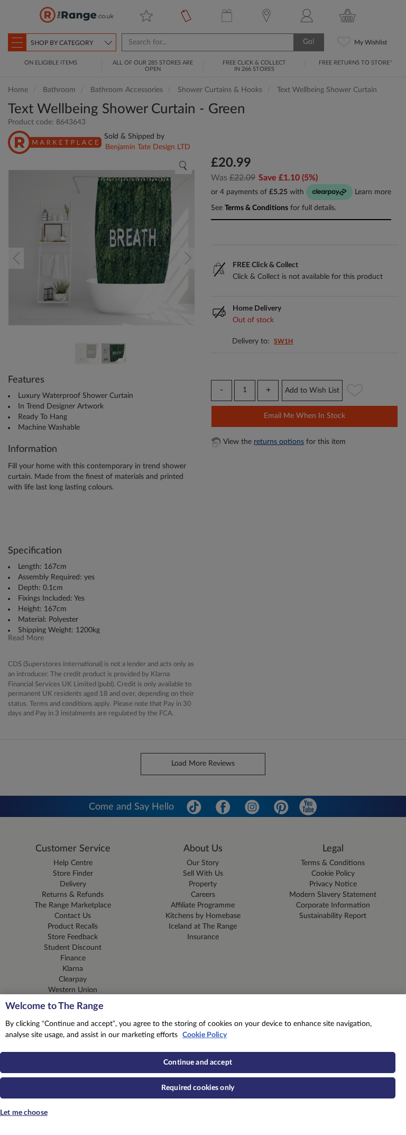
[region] (203, 1064)
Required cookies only (197, 1088)
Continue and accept (197, 1062)
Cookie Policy (204, 1035)
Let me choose (24, 1112)
